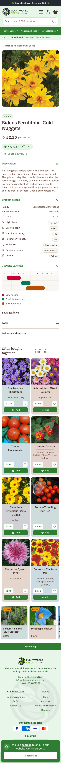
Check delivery (16, 153)
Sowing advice (10, 312)
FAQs (5, 323)
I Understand (30, 755)
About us (45, 701)
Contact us (15, 705)
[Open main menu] (41, 12)
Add (18, 410)
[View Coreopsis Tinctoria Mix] (45, 570)
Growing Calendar (12, 265)
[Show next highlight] (55, 37)
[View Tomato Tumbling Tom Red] (45, 507)
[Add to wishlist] (25, 403)
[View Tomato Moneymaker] (16, 445)
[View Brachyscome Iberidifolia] (16, 386)
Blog (45, 697)
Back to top (30, 646)
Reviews (45, 710)
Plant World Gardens (45, 705)
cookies (26, 744)
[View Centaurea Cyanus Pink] (16, 570)
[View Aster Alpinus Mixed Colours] (45, 386)
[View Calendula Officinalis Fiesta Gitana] (16, 507)
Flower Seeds (9, 31)
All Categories (49, 31)
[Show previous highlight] (5, 37)
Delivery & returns (16, 697)
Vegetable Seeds (29, 31)
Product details (11, 199)
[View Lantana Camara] (45, 445)
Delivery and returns (14, 333)
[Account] (48, 12)
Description (9, 163)
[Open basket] (55, 12)
